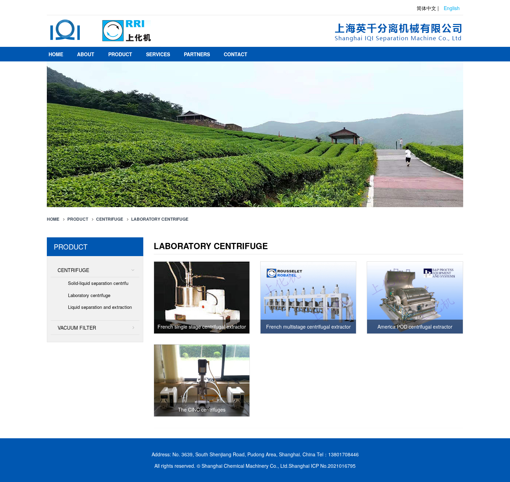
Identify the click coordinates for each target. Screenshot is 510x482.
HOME (56, 54)
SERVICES (158, 54)
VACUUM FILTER (77, 327)
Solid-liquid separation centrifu (98, 283)
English (452, 8)
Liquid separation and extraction (100, 307)
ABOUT (85, 54)
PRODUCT (120, 54)
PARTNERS (197, 54)
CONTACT (235, 54)
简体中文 (426, 8)
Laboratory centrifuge (159, 219)
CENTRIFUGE (109, 219)
